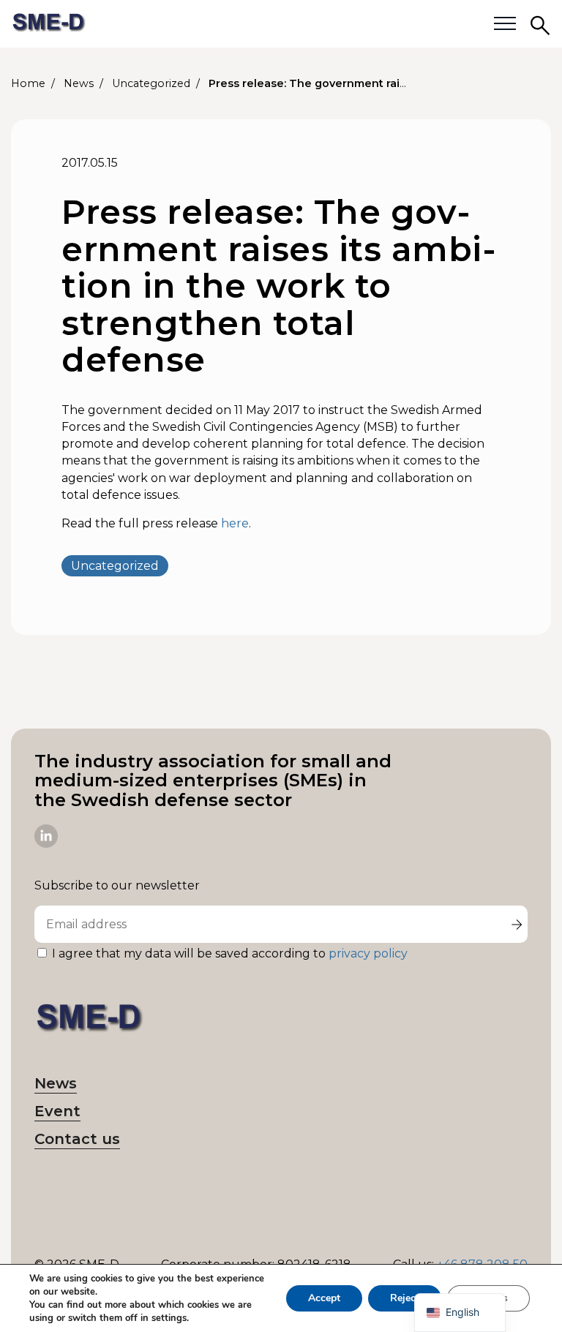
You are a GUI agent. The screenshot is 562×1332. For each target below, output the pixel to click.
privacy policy (368, 953)
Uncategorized (115, 566)
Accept (324, 1298)
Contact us (77, 1139)
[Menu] (505, 24)
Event (57, 1111)
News (55, 1083)
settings (169, 1318)
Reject (404, 1298)
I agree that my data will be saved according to (230, 953)
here (235, 523)
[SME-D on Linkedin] (46, 844)
